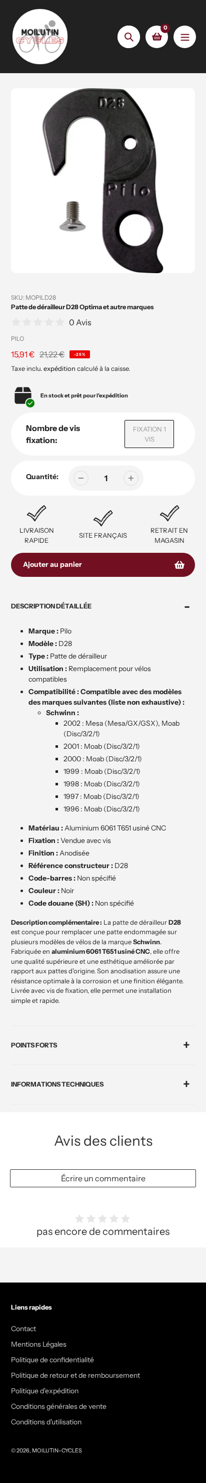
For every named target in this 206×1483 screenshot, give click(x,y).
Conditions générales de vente (58, 1406)
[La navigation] (185, 37)
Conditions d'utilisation (46, 1421)
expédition (60, 368)
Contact (23, 1328)
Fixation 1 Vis (149, 434)
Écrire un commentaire (103, 1178)
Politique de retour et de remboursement (75, 1375)
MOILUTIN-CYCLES (57, 1450)
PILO (17, 338)
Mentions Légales (38, 1344)
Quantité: (42, 476)
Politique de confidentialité (52, 1359)
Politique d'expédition (44, 1390)
